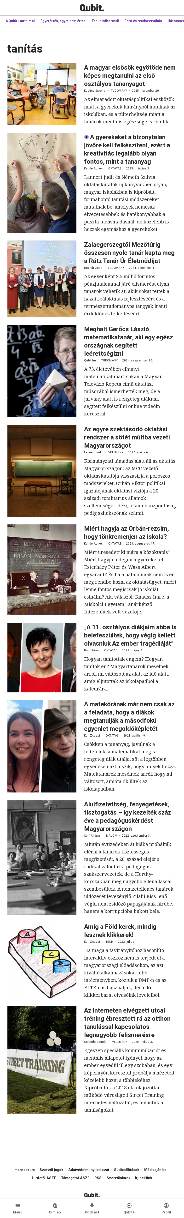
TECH (109, 941)
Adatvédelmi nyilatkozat (88, 1170)
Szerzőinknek (118, 1178)
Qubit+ (129, 1212)
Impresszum (24, 1170)
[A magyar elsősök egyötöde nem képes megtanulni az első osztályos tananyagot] (41, 94)
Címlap (55, 1212)
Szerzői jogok (51, 1170)
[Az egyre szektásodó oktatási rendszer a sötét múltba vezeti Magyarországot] (41, 471)
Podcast (92, 1212)
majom (111, 835)
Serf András (92, 835)
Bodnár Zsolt (93, 268)
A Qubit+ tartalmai (20, 21)
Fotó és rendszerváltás (143, 21)
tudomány (119, 90)
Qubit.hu (90, 360)
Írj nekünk (143, 1178)
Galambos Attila (95, 1042)
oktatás (114, 168)
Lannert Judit (93, 452)
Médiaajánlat (155, 1170)
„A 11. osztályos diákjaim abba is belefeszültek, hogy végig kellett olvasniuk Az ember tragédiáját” (130, 635)
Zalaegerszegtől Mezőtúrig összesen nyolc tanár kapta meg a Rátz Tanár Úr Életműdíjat (129, 252)
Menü (17, 1212)
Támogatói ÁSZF (75, 1178)
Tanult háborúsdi (105, 21)
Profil (166, 1212)
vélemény (115, 452)
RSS (98, 1178)
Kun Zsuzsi (92, 735)
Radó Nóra (91, 650)
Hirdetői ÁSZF (44, 1178)
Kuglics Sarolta (94, 90)
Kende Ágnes (93, 168)
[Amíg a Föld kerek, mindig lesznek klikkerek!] (41, 961)
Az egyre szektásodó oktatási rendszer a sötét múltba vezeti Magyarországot (127, 437)
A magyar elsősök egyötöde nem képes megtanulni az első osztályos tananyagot (130, 75)
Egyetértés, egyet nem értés (63, 21)
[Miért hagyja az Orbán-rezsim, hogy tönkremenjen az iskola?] (41, 569)
